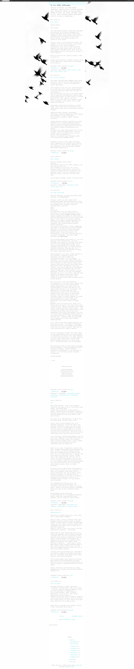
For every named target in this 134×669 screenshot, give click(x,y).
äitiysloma (54, 396)
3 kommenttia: (55, 502)
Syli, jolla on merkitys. (58, 77)
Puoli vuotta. (55, 22)
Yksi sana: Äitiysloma (57, 192)
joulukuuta (74, 641)
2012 (71, 661)
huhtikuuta (74, 652)
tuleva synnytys (73, 506)
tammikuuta (74, 657)
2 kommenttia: (55, 612)
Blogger (72, 666)
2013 (71, 659)
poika (76, 185)
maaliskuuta (74, 654)
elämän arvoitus (71, 70)
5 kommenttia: (55, 68)
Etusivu (61, 616)
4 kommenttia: (55, 152)
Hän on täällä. (55, 159)
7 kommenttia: (55, 391)
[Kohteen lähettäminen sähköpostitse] (61, 68)
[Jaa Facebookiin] (64, 68)
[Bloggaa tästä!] (62, 68)
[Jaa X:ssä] (63, 68)
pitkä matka (70, 185)
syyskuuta (74, 646)
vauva (65, 71)
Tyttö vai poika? (56, 583)
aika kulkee (70, 504)
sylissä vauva (55, 186)
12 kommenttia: (55, 183)
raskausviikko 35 (64, 395)
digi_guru (79, 665)
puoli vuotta (58, 71)
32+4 (52, 402)
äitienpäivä (74, 395)
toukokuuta (74, 650)
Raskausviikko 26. (56, 512)
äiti (61, 186)
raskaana (53, 506)
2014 (71, 640)
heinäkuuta (74, 648)
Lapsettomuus (54, 395)
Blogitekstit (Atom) (69, 619)
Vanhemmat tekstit (77, 616)
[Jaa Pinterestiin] (65, 68)
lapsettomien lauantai (73, 393)
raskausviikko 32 (62, 506)
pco (76, 504)
